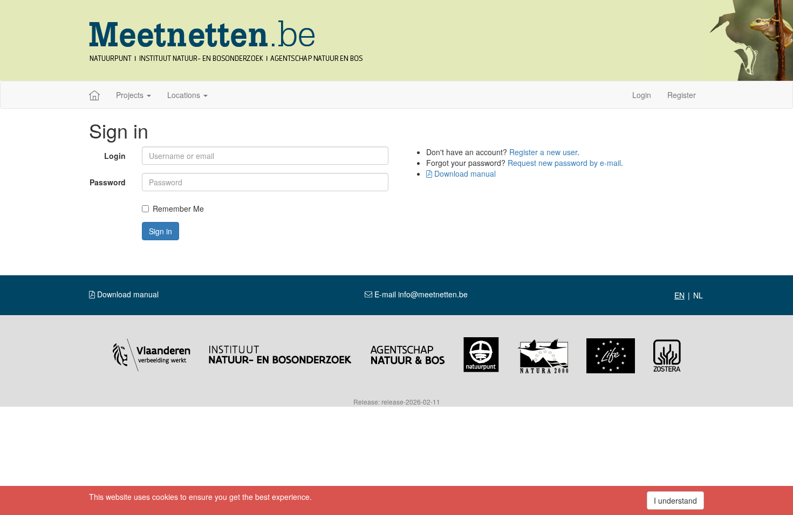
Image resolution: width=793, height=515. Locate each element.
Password (108, 182)
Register (681, 94)
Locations (184, 94)
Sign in (160, 231)
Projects (131, 94)
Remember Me (178, 208)
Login (641, 94)
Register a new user (543, 152)
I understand (675, 500)
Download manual (464, 173)
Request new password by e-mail (564, 162)
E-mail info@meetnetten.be (420, 294)
